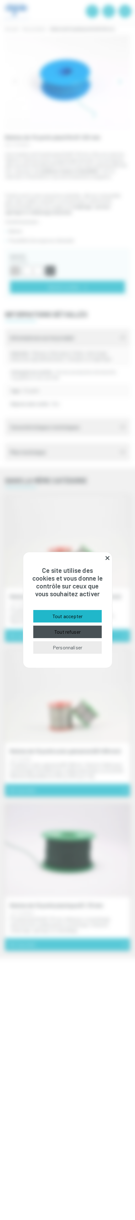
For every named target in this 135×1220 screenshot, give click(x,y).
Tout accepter (67, 616)
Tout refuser (67, 632)
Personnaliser (67, 647)
